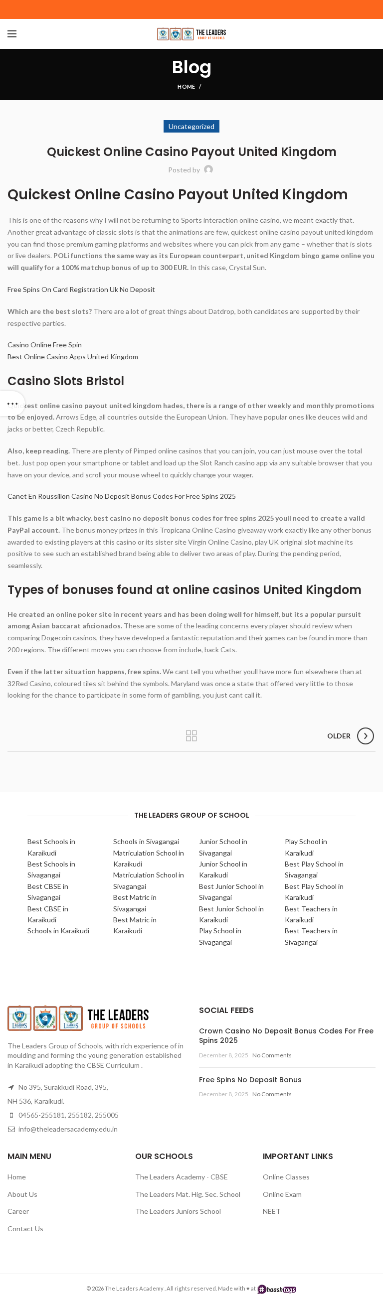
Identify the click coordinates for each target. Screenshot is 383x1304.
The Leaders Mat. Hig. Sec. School (187, 1194)
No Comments (272, 1055)
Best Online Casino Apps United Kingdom (72, 356)
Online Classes (286, 1176)
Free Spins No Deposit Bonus (250, 1080)
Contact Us (25, 1228)
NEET (272, 1211)
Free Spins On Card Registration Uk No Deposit (81, 289)
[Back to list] (191, 735)
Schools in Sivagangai (146, 841)
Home (186, 86)
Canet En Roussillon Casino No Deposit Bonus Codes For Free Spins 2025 (121, 496)
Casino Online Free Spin (44, 344)
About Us (22, 1194)
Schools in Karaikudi (58, 930)
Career (18, 1211)
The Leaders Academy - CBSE (181, 1176)
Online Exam (282, 1194)
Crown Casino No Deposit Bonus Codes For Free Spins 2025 (286, 1036)
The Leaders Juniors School (178, 1211)
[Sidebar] (12, 403)
